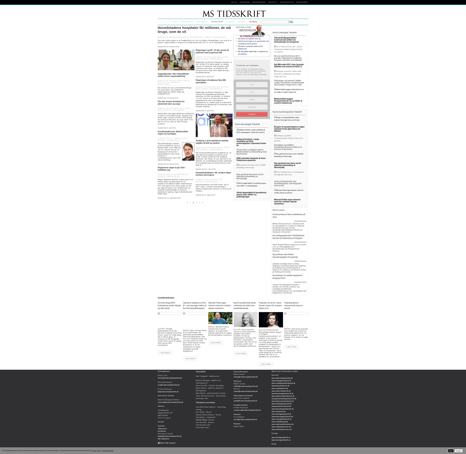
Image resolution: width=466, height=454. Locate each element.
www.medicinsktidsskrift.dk (281, 391)
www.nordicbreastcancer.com (282, 429)
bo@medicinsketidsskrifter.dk (168, 391)
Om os (234, 2)
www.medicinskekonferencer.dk (283, 424)
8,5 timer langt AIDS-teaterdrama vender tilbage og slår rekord (169, 305)
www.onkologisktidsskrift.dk (281, 380)
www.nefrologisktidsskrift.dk (281, 414)
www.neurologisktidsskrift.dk (281, 419)
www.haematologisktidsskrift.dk (283, 409)
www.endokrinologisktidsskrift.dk (283, 396)
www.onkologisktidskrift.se (281, 437)
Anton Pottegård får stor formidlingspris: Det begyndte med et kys (288, 183)
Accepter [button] (458, 451)
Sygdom (242, 22)
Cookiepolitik (287, 2)
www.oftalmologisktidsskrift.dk (282, 416)
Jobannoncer (259, 2)
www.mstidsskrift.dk (279, 411)
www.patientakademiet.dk (280, 385)
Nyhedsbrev (302, 2)
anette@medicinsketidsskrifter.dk (245, 401)
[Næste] (203, 202)
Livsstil (231, 22)
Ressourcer (217, 22)
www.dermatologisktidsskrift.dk (282, 393)
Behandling (187, 22)
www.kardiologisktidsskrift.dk (282, 403)
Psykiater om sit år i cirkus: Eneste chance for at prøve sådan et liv (270, 305)
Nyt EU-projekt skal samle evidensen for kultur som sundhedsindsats (245, 305)
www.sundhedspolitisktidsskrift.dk (283, 383)
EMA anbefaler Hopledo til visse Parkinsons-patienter (251, 159)
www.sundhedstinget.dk (280, 421)
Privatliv (273, 2)
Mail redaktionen (163, 439)
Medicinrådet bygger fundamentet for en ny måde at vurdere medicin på (288, 101)
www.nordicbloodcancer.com (281, 426)
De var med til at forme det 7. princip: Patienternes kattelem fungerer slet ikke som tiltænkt (288, 58)
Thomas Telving (201, 420)
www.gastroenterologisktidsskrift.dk (284, 398)
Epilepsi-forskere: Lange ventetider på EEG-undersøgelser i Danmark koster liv (251, 142)
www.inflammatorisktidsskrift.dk (283, 401)
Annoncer (245, 2)
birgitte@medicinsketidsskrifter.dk (170, 436)
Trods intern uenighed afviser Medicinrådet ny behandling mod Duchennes (252, 152)
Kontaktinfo (162, 431)
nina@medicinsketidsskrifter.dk (169, 385)
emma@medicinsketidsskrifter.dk (245, 419)
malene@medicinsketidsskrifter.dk (246, 377)
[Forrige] (187, 202)
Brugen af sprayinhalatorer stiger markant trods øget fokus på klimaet (289, 129)
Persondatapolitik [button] (107, 451)
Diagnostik (202, 22)
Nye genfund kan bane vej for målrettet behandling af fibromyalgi (250, 176)
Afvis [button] (451, 451)
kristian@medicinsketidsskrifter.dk (170, 378)
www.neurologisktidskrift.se (281, 440)
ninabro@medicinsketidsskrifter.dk (246, 391)
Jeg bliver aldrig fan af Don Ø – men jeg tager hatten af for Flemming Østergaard (194, 305)
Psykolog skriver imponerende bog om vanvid (293, 305)
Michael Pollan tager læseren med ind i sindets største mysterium (287, 202)
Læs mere (165, 353)
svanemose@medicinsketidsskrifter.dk (247, 410)
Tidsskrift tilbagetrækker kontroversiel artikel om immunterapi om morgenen (286, 40)
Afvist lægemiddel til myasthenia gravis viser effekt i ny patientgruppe (251, 195)
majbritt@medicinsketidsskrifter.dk (246, 386)
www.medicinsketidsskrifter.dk (282, 378)
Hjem (175, 22)
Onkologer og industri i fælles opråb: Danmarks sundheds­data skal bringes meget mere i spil (289, 83)
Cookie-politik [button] (96, 451)
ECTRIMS (253, 22)
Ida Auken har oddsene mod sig (249, 38)
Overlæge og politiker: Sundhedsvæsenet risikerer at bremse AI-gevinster (288, 147)
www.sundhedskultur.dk (280, 388)
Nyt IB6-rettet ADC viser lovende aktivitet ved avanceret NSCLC (289, 65)
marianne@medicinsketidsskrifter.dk (170, 402)
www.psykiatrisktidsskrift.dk (281, 406)
